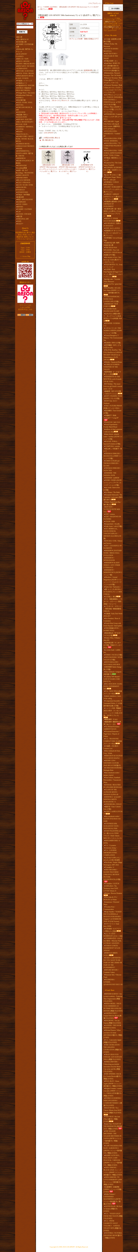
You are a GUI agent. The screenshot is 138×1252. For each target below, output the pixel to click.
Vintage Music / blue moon (26, 93)
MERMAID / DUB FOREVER (111, 305)
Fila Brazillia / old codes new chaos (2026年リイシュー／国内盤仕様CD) (112, 290)
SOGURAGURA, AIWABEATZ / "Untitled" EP (112, 133)
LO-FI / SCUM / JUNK (25, 185)
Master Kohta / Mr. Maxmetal (111, 45)
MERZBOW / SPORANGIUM (109, 559)
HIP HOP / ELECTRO (24, 119)
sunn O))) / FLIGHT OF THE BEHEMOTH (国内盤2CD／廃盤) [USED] (113, 1126)
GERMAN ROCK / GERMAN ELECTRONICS (25, 145)
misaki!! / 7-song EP (111, 418)
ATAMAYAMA (22, 192)
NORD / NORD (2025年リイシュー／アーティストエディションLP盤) (113, 482)
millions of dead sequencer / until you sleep (113, 430)
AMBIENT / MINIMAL (25, 127)
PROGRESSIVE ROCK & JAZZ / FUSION (24, 77)
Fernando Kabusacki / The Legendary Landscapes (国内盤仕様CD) (113, 497)
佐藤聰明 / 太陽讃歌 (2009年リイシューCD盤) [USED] (113, 1189)
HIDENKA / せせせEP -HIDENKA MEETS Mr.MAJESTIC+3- (113, 799)
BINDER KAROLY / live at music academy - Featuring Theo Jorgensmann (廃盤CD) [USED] (113, 997)
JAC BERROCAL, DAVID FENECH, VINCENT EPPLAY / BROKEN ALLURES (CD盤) (112, 533)
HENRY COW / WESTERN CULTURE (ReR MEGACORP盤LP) (112, 763)
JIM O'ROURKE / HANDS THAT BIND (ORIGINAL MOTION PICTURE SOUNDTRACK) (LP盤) (112, 874)
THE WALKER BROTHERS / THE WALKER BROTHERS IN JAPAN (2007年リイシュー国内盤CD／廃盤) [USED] (112, 1137)
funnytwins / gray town (112, 422)
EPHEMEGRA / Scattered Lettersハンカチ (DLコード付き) (113, 116)
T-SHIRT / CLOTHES (24, 209)
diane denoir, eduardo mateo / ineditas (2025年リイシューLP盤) (113, 436)
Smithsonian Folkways (24, 95)
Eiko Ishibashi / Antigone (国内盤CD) (112, 673)
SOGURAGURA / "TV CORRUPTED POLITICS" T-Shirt (113, 145)
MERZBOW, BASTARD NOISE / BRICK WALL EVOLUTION (113, 553)
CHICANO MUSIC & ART (24, 108)
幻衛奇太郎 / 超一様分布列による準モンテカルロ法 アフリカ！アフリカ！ (112, 212)
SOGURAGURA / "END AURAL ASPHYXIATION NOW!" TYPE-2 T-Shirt (113, 153)
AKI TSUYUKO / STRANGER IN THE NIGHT (111, 56)
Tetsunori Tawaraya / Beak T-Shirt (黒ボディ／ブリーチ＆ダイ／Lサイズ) (113, 80)
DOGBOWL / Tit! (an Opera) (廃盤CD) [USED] (112, 1022)
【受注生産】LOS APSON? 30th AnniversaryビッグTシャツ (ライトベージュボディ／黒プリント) (48, 169)
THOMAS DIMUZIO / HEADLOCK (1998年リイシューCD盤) (113, 456)
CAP (19, 212)
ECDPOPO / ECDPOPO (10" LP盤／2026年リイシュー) (113, 170)
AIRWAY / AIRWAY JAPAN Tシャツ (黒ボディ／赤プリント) (113, 196)
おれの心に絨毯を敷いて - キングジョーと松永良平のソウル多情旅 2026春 (113, 317)
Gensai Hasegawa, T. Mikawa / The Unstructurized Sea (113, 337)
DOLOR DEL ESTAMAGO (21, 188)
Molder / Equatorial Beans (113, 362)
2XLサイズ (56, 100)
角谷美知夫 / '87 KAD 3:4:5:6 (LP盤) (112, 634)
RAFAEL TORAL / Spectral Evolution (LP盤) (112, 443)
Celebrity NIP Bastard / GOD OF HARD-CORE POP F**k (112, 679)
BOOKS (20, 207)
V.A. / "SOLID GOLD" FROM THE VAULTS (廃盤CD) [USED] (113, 1216)
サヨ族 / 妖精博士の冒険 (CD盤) (112, 40)
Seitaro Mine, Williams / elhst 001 (112, 639)
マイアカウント (95, 3)
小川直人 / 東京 (110, 597)
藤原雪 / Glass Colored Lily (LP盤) (112, 808)
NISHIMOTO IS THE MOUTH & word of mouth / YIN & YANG (113, 379)
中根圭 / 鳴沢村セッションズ (112, 159)
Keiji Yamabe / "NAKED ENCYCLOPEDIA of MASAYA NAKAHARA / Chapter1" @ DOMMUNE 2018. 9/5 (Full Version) (113, 916)
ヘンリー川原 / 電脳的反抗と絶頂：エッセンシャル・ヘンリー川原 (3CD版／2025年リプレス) (113, 711)
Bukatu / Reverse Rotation (113, 893)
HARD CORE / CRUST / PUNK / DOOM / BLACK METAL (25, 139)
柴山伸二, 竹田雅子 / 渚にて (113, 450)
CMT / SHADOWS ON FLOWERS (112, 518)
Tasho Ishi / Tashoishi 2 (112, 587)
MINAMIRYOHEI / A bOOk (112, 842)
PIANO (20, 132)
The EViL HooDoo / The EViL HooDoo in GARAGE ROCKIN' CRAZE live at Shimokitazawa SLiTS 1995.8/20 (113, 355)
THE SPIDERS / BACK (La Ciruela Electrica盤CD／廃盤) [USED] (113, 1076)
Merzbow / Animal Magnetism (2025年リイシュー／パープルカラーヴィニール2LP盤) (112, 580)
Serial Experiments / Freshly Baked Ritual (111, 426)
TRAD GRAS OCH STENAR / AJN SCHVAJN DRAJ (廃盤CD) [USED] (113, 1057)
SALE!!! (20, 224)
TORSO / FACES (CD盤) (113, 655)
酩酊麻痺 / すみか (111, 719)
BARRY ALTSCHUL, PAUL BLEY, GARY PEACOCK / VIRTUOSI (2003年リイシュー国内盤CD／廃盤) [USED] (113, 1160)
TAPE (19, 221)
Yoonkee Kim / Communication (109, 908)
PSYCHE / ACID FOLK (25, 71)
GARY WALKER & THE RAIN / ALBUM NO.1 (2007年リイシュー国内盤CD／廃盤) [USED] (113, 1149)
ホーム (39, 7)
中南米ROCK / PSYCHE (25, 85)
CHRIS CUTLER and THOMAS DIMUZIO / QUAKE (111, 463)
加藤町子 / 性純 (110, 415)
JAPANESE (21, 112)
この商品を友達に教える (51, 138)
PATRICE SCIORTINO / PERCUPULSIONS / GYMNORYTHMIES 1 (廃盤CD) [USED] (113, 1101)
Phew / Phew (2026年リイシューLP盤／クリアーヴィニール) (113, 109)
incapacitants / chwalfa (112, 524)
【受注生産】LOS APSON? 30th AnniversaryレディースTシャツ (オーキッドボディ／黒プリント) (68, 169)
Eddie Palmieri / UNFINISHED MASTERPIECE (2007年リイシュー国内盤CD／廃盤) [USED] (113, 1199)
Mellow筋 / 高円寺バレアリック (24, 50)
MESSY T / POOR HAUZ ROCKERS (111, 220)
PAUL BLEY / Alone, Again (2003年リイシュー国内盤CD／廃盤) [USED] (113, 1083)
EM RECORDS (22, 178)
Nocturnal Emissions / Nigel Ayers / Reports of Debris (111, 734)
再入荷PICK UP (23, 39)
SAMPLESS (21, 202)
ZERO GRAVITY (23, 175)
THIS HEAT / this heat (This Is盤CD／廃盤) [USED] (112, 1119)
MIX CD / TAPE (22, 59)
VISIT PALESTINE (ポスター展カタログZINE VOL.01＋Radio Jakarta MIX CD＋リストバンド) (113, 834)
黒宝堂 (19, 216)
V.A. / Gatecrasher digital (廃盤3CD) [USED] (112, 1041)
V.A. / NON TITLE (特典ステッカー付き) (113, 692)
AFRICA (20, 98)
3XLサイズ (65, 100)
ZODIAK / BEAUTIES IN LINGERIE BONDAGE (113, 786)
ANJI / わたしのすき (112, 228)
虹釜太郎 (20, 197)
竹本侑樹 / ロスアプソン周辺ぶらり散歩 (112, 930)
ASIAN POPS (22, 117)
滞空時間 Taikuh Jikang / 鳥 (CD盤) (113, 668)
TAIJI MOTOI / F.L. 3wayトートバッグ (113, 266)
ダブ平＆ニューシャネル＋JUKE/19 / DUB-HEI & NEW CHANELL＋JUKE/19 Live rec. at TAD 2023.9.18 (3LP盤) (113, 99)
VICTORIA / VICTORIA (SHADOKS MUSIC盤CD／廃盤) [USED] (113, 1235)
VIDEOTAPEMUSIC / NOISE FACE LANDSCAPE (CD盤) (112, 299)
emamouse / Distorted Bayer (111, 903)
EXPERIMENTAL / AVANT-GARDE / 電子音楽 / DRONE (24, 153)
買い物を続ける (48, 140)
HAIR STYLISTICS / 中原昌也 (25, 162)
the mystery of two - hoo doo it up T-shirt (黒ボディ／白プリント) (112, 259)
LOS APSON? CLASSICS (21, 55)
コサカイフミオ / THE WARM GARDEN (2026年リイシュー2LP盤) (113, 330)
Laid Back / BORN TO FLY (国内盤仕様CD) (112, 64)
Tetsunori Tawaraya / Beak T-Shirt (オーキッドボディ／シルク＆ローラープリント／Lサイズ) (113, 88)
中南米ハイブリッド (24, 81)
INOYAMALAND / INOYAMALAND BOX (112, 663)
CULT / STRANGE (23, 182)
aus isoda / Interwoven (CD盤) (112, 489)
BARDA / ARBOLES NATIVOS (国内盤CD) (111, 69)
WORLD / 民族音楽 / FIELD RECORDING (24, 89)
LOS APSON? (49, 133)
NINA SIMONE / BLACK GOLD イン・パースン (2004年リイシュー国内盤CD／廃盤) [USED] (113, 1171)
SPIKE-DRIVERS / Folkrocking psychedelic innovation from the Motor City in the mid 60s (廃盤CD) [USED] (112, 1066)
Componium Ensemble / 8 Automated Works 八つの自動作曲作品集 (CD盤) (113, 703)
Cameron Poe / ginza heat (113, 284)
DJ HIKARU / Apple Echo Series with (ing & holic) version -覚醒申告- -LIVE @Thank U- (112, 125)
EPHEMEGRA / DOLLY (113, 804)
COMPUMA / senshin (112, 446)
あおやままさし (23, 134)
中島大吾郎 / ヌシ (111, 61)
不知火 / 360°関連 (23, 195)
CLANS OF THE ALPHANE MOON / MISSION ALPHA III (111, 792)
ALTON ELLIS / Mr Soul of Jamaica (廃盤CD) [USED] (113, 1208)
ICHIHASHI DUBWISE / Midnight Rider (113, 769)
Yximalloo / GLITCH (112, 884)
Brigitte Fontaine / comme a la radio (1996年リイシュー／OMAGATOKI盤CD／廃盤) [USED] (113, 1092)
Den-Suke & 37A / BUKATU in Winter (110, 898)
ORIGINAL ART (23, 219)
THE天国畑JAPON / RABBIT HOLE (111, 629)
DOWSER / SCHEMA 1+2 (112, 324)
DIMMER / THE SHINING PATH (110, 474)
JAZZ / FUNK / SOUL (24, 102)
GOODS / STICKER (24, 214)
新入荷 (19, 37)
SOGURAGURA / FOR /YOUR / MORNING (112, 140)
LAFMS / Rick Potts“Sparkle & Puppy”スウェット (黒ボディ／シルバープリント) (113, 273)
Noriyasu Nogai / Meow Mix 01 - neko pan (112, 178)
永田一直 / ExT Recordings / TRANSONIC (25, 171)
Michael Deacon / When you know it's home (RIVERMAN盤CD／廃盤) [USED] (113, 1033)
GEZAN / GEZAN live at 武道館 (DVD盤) (113, 254)
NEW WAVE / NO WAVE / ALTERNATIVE (25, 67)
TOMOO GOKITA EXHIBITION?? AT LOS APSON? (112, 948)
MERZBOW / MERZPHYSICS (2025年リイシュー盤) (113, 572)
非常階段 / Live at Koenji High (113, 239)
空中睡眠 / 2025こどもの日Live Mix (112, 346)
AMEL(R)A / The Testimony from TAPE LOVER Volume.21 (111, 888)
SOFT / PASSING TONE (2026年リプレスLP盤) (113, 397)
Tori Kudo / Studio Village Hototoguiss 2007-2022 (113, 863)
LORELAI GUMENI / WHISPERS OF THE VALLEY (112, 367)
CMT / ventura (110, 514)
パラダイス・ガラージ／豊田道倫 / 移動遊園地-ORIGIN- (113, 608)
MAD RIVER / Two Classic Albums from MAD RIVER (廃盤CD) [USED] (112, 1110)
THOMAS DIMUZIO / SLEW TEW (112, 469)
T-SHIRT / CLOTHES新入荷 (24, 45)
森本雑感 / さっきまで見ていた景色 (112, 373)
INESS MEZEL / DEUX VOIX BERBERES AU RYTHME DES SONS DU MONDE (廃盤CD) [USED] (113, 1007)
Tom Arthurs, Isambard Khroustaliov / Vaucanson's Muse (112, 780)
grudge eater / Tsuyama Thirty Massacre (112, 280)
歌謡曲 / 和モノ (22, 115)
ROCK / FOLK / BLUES (25, 73)
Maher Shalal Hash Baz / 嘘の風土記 (112, 503)
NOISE (19, 149)
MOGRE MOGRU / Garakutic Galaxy (111, 971)
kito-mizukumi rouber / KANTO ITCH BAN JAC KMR (112, 818)
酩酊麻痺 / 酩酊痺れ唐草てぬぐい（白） (112, 723)
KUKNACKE (22, 166)
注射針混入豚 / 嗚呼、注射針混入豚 (112, 244)
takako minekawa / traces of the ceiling (112, 697)
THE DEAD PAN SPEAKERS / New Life (111, 249)
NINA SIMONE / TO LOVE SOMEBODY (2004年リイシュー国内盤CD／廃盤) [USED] (113, 1180)
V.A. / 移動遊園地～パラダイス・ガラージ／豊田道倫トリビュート (113, 601)
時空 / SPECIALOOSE (25, 199)
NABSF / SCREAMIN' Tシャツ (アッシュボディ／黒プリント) (113, 189)
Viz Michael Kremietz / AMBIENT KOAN (112, 728)
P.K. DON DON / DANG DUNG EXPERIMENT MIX (113, 686)
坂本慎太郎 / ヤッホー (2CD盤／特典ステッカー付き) (113, 645)
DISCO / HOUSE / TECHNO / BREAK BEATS (25, 62)
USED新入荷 (22, 42)
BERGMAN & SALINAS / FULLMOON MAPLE (113, 757)
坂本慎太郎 (88, 70)
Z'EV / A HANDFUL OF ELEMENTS (113, 547)
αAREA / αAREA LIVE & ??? (113, 813)
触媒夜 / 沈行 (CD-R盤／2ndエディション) (112, 392)
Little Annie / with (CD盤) (113, 526)
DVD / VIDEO (22, 204)
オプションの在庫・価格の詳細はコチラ (84, 39)
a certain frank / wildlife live (112, 651)
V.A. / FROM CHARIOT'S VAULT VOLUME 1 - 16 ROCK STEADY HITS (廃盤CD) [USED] (112, 1226)
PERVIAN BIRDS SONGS (111, 954)
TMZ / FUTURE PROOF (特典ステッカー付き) (113, 407)
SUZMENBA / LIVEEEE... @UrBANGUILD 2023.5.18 (113, 982)
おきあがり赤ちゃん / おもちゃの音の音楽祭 (112, 859)
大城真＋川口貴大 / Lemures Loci (111, 747)
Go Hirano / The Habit (112, 492)
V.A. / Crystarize (110, 845)
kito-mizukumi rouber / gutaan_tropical (112, 774)
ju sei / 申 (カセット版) (113, 175)
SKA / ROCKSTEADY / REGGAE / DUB (25, 123)
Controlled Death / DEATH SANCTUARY (111, 310)
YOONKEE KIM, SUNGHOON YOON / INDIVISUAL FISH (111, 826)
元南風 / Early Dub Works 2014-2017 (113, 615)
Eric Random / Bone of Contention (112, 620)
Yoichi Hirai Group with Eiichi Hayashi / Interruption (113, 624)
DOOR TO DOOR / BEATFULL (111, 50)
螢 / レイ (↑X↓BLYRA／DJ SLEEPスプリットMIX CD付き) (113, 591)
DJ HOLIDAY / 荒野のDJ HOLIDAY (112, 224)
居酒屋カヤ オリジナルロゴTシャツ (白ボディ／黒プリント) (113, 233)
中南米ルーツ (22, 83)
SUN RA (20, 105)
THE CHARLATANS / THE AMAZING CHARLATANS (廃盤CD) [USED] (112, 1048)
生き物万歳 (21, 100)
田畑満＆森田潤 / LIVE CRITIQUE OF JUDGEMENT (112, 204)
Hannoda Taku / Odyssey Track (112, 976)
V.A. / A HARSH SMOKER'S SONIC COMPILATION (110, 852)
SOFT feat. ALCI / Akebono (110, 402)
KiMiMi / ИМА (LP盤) (113, 343)
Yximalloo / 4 (109, 867)
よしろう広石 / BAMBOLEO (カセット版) (113, 935)
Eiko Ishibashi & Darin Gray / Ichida (112, 752)
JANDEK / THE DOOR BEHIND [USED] (112, 1026)
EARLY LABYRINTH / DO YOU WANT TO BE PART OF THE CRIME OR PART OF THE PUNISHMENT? (113, 962)
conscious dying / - (111, 848)
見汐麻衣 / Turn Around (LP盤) (112, 412)
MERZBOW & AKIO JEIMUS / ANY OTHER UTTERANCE (112, 565)
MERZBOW (21, 158)
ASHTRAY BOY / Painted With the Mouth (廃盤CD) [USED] (112, 1015)
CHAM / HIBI (110, 521)
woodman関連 (22, 168)
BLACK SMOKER (23, 180)
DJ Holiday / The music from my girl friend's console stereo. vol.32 (113, 386)
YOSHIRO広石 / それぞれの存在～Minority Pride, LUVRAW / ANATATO (113, 940)
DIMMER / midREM (112, 478)
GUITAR (20, 129)
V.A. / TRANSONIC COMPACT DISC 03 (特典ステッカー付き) (113, 741)
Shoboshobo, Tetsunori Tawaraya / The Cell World (112, 74)
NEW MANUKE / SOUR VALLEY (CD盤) (113, 658)
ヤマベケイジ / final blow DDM (111, 925)
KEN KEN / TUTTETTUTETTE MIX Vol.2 (112, 509)
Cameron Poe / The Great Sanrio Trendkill (112, 164)
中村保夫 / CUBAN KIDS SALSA (111, 183)
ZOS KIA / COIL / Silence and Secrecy (113, 542)
